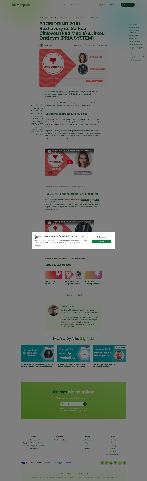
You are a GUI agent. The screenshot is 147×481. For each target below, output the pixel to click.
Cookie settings (101, 237)
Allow (101, 241)
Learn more (38, 244)
